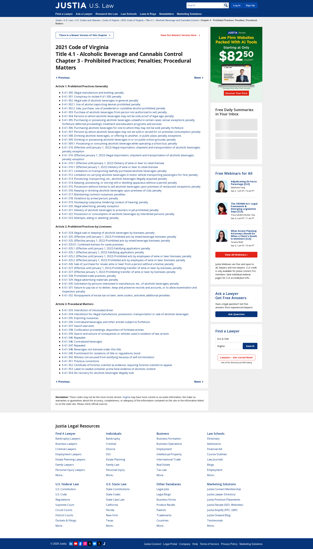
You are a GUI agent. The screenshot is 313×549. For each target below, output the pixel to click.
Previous (64, 77)
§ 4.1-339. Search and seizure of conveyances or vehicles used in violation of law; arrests (115, 334)
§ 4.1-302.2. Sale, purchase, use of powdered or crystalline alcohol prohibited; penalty (113, 108)
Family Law (112, 464)
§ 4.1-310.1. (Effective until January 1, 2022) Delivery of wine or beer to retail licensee (113, 163)
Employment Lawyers (68, 454)
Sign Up (250, 5)
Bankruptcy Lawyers (67, 438)
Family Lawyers (64, 464)
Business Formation (168, 438)
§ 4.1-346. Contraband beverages (82, 341)
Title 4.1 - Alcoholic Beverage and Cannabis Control (172, 20)
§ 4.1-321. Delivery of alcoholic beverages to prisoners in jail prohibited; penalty (110, 210)
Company (184, 544)
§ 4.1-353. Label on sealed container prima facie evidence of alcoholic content (109, 369)
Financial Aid (214, 449)
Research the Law (107, 14)
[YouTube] (76, 544)
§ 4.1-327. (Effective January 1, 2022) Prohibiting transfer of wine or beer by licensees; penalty (119, 272)
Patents (161, 510)
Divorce (110, 449)
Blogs (210, 464)
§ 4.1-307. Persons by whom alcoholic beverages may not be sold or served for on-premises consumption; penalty (131, 132)
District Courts (64, 515)
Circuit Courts (63, 510)
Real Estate (163, 464)
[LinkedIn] (71, 544)
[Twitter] (99, 544)
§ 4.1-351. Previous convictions (80, 361)
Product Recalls (165, 505)
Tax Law (161, 470)
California (112, 505)
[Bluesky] (95, 544)
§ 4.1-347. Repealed (73, 345)
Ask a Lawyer (84, 14)
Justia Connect (152, 544)
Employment (164, 449)
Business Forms (166, 499)
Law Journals (215, 459)
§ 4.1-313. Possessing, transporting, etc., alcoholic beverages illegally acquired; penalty (114, 179)
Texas (109, 520)
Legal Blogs (163, 494)
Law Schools (129, 14)
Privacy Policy (229, 544)
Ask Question (236, 314)
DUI (108, 454)
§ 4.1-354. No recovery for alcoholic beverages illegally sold (98, 373)
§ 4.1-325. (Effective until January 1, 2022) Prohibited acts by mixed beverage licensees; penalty (119, 236)
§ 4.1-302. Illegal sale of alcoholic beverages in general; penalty (100, 100)
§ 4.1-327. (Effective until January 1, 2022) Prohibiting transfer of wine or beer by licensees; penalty (122, 268)
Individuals (113, 433)
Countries (162, 520)
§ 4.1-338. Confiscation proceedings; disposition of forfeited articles (103, 330)
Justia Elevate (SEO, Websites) (225, 505)
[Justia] (70, 5)
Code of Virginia (111, 20)
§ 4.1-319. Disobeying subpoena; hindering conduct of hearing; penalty (105, 202)
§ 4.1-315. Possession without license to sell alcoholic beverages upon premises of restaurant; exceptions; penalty (131, 186)
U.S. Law (68, 20)
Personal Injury (115, 470)
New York (112, 515)
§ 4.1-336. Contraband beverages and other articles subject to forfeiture (106, 322)
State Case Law (115, 499)
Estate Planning (115, 459)
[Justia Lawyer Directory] (104, 544)
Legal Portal (170, 544)
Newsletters (166, 14)
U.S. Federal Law (67, 484)
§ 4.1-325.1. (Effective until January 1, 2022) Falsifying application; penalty (106, 248)
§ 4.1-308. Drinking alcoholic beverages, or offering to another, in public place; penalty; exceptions (121, 135)
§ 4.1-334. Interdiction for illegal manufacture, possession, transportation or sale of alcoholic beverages (125, 314)
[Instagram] (85, 544)
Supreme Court (64, 505)
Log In (236, 5)
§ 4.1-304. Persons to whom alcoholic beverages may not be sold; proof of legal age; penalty (118, 116)
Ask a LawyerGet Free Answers (230, 295)
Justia (58, 20)
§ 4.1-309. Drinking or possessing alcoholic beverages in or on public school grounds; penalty (119, 139)
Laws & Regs (148, 14)
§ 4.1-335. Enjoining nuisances (80, 318)
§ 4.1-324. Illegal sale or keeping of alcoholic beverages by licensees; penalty (108, 233)
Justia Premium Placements (223, 499)
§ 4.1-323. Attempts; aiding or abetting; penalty (90, 218)
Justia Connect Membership (224, 489)
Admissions (214, 444)
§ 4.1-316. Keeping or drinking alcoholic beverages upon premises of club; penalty (112, 190)
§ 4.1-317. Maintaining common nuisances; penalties (93, 194)
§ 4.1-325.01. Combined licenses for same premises (93, 244)
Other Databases (168, 484)
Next (197, 77)
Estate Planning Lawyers (70, 459)
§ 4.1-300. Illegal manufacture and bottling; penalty (93, 92)
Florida (110, 510)
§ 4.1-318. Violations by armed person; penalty (90, 198)
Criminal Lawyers (65, 449)
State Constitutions (118, 489)
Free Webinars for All (233, 173)
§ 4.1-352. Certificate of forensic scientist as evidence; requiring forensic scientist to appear (117, 365)
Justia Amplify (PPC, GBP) (222, 510)
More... (59, 475)
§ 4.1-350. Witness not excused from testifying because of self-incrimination (108, 357)
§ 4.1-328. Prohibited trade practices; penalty (89, 276)
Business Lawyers (66, 444)
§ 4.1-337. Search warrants (78, 326)
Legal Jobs (162, 489)
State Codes (113, 494)
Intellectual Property (169, 454)
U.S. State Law (116, 484)
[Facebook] (80, 544)
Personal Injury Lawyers (70, 470)
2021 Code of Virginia (132, 20)
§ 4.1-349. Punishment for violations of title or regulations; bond (101, 353)
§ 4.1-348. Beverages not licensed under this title (91, 349)
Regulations (62, 499)
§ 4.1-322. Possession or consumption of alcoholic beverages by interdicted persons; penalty (118, 214)
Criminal (111, 444)
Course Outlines (217, 454)
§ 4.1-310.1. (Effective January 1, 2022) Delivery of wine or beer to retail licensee (110, 167)
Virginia (126, 397)
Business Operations (169, 444)
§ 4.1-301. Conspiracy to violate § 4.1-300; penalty (91, 96)
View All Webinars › (236, 254)
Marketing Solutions (189, 14)
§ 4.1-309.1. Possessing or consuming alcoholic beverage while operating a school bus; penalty (119, 143)
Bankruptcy (113, 438)
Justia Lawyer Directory (221, 494)
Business (162, 433)
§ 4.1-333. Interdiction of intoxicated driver (87, 310)
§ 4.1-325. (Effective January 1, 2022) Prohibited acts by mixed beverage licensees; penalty (116, 240)
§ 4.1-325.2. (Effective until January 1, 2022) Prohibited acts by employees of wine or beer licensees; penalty (126, 256)
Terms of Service (209, 544)
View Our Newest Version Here (179, 35)
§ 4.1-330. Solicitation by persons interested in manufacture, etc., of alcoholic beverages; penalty (120, 283)
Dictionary (213, 438)
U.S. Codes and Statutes (87, 20)
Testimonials (215, 520)
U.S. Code (61, 494)
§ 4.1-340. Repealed (73, 337)
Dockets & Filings (65, 520)
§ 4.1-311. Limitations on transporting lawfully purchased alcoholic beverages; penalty (114, 171)
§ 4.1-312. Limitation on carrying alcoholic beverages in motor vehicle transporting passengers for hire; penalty (130, 175)
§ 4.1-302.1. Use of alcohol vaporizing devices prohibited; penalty (101, 104)
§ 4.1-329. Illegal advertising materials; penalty (90, 280)
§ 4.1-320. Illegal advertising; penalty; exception (90, 206)
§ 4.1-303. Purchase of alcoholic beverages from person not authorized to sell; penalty (114, 112)
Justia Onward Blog (219, 515)
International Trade (168, 459)
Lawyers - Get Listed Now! (236, 357)
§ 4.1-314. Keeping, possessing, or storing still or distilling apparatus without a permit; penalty (119, 182)
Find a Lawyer (64, 14)
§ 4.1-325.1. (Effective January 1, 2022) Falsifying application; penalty (103, 252)
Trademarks (163, 515)
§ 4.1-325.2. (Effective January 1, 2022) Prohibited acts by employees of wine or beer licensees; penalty (123, 260)
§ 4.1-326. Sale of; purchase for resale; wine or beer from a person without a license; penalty (118, 264)
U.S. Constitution (65, 489)
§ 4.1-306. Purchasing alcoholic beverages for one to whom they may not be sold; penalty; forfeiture (122, 128)
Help (195, 544)
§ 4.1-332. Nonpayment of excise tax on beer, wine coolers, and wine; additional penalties (116, 295)
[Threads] (90, 544)
